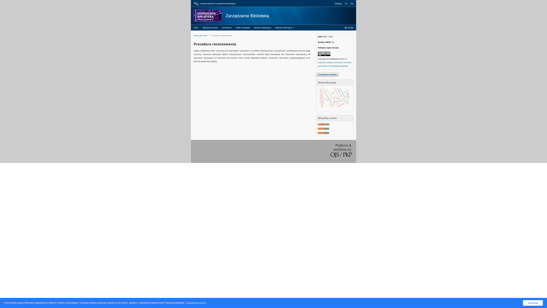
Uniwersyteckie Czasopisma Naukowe (218, 3)
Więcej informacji (283, 27)
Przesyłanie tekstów (327, 74)
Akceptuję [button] (533, 303)
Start (196, 27)
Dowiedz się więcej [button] (196, 303)
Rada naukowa (243, 27)
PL (346, 3)
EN (352, 3)
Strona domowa (200, 35)
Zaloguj (338, 3)
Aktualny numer (210, 27)
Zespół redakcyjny (262, 27)
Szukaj (350, 27)
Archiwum (227, 27)
